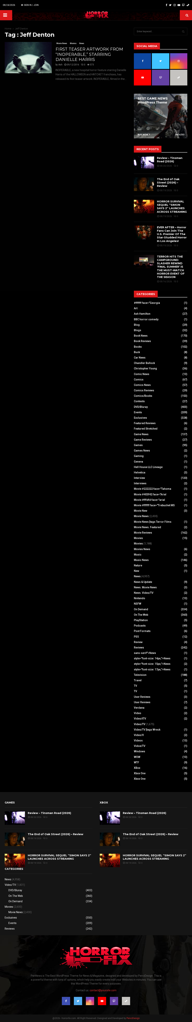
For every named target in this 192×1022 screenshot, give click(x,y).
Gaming (139, 455)
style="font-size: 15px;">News (152, 663)
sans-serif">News (145, 652)
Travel (138, 680)
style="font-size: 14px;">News (152, 658)
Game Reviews (143, 439)
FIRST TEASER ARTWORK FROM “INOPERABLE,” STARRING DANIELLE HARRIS (89, 54)
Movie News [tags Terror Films (152, 521)
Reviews (139, 647)
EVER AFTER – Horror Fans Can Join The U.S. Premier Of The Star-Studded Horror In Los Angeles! (172, 234)
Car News (140, 357)
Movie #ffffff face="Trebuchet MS (154, 505)
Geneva (138, 461)
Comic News (141, 374)
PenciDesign (133, 1018)
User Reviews (142, 696)
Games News (142, 450)
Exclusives (140, 417)
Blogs (137, 330)
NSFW (137, 603)
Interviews (140, 483)
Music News (141, 560)
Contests (139, 401)
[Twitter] (170, 5)
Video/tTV (140, 718)
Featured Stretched (146, 428)
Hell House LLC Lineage (148, 467)
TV (135, 685)
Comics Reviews (144, 390)
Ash (60, 64)
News (81, 43)
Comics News (142, 384)
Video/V (139, 735)
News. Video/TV (143, 592)
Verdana (139, 707)
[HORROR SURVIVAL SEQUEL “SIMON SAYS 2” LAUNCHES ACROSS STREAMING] (144, 206)
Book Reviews (142, 341)
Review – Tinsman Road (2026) (169, 159)
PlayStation (141, 620)
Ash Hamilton (142, 313)
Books (138, 346)
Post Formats (142, 631)
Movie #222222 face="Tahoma (152, 488)
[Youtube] (179, 5)
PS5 (136, 636)
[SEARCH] (183, 31)
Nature (138, 565)
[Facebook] (166, 5)
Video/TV (139, 724)
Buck (137, 352)
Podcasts (140, 625)
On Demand (141, 609)
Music (137, 554)
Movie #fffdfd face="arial (149, 499)
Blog (137, 324)
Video (137, 713)
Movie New (140, 510)
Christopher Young (145, 368)
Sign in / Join (31, 5)
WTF (136, 762)
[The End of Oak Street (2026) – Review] (144, 184)
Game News (141, 434)
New (136, 570)
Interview (139, 477)
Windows (139, 751)
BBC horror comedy (146, 319)
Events (138, 412)
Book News (141, 335)
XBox (137, 767)
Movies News (142, 549)
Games (138, 445)
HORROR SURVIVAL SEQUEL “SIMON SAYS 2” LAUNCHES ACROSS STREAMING (172, 206)
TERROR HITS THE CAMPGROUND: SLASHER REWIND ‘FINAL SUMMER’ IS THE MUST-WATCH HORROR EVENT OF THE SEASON (170, 267)
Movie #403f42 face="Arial (150, 494)
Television (140, 674)
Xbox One (140, 773)
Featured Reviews (145, 423)
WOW (137, 756)
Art (135, 308)
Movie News (61, 43)
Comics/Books (143, 395)
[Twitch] (183, 5)
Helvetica (139, 472)
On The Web (141, 614)
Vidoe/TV (139, 745)
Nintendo (139, 598)
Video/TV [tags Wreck (147, 729)
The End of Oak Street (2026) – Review (168, 182)
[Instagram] (174, 5)
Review (138, 642)
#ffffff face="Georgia (147, 302)
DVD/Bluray (141, 406)
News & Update (143, 581)
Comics (138, 379)
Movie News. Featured (147, 527)
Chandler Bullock (144, 363)
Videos (138, 740)
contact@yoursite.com (103, 990)
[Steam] (188, 5)
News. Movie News (145, 587)
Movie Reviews (143, 532)
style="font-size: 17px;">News (152, 669)
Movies (73, 43)
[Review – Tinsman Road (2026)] (144, 163)
